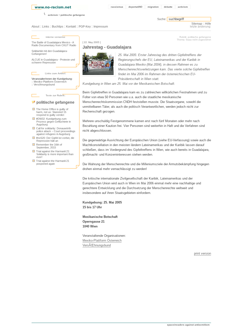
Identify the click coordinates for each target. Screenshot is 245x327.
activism (183, 7)
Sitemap (196, 23)
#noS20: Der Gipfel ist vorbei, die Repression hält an (54, 139)
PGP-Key (85, 26)
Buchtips (57, 26)
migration (153, 7)
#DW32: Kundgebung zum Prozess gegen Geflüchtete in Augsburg (53, 121)
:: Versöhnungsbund (43, 84)
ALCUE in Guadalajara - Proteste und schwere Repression (53, 61)
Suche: (161, 19)
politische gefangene (73, 15)
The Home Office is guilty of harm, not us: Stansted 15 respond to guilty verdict (51, 112)
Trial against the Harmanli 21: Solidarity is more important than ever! (54, 154)
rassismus (117, 7)
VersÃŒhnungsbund (97, 245)
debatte (168, 7)
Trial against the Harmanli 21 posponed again (52, 162)
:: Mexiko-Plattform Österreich (49, 81)
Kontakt (71, 26)
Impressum (101, 26)
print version (202, 253)
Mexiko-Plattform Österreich (102, 240)
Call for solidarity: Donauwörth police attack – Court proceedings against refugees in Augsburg (55, 131)
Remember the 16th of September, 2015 (48, 146)
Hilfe (208, 23)
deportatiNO (135, 7)
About (35, 26)
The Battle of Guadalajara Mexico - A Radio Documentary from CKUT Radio (54, 44)
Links (45, 26)
